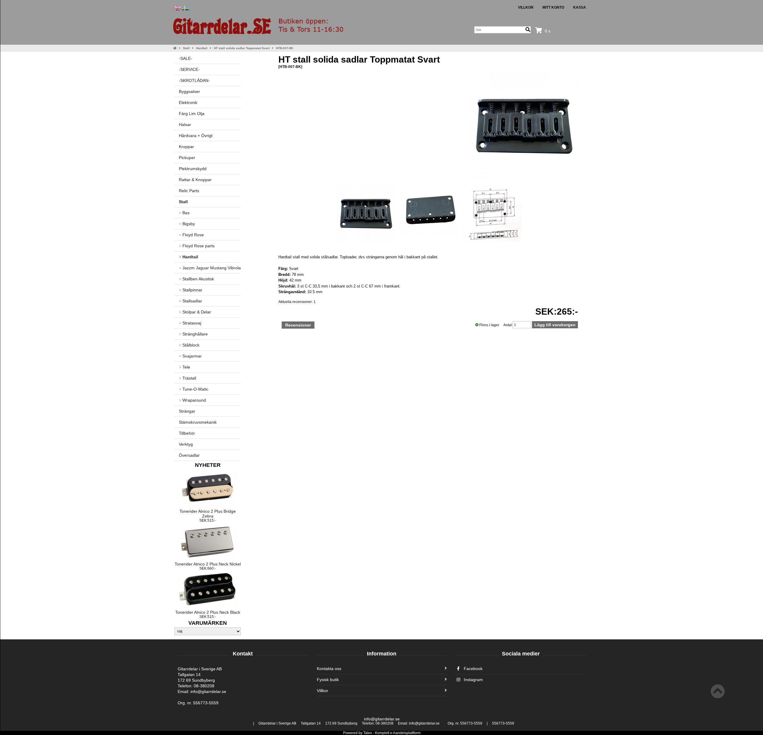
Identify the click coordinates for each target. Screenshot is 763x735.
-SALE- (185, 58)
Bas (184, 212)
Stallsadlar (190, 301)
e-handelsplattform (405, 733)
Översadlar (189, 455)
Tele (184, 367)
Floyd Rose (191, 234)
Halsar (185, 124)
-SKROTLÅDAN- (194, 80)
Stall (186, 48)
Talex (367, 733)
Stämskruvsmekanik (198, 422)
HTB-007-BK (284, 48)
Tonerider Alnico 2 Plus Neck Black (207, 612)
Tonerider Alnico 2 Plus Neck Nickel (208, 564)
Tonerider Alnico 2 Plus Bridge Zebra (207, 513)
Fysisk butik (328, 679)
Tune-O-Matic (193, 389)
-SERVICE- (189, 69)
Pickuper (187, 157)
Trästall (187, 378)
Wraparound (192, 400)
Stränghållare (193, 334)
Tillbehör (187, 433)
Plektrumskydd (193, 168)
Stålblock (189, 345)
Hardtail (201, 48)
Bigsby (187, 223)
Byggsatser (189, 91)
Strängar (187, 411)
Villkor (526, 7)
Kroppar (186, 146)
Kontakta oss (329, 668)
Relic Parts (189, 190)
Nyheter (208, 465)
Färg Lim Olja (191, 113)
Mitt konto (553, 7)
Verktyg (186, 444)
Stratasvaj (190, 323)
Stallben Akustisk (196, 278)
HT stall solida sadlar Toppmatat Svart (241, 48)
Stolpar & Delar (195, 312)
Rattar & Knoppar (195, 179)
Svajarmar (190, 356)
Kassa (579, 7)
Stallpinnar (190, 290)
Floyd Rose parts (197, 245)
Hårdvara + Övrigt (196, 135)
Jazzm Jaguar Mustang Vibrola (210, 267)
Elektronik (188, 102)
